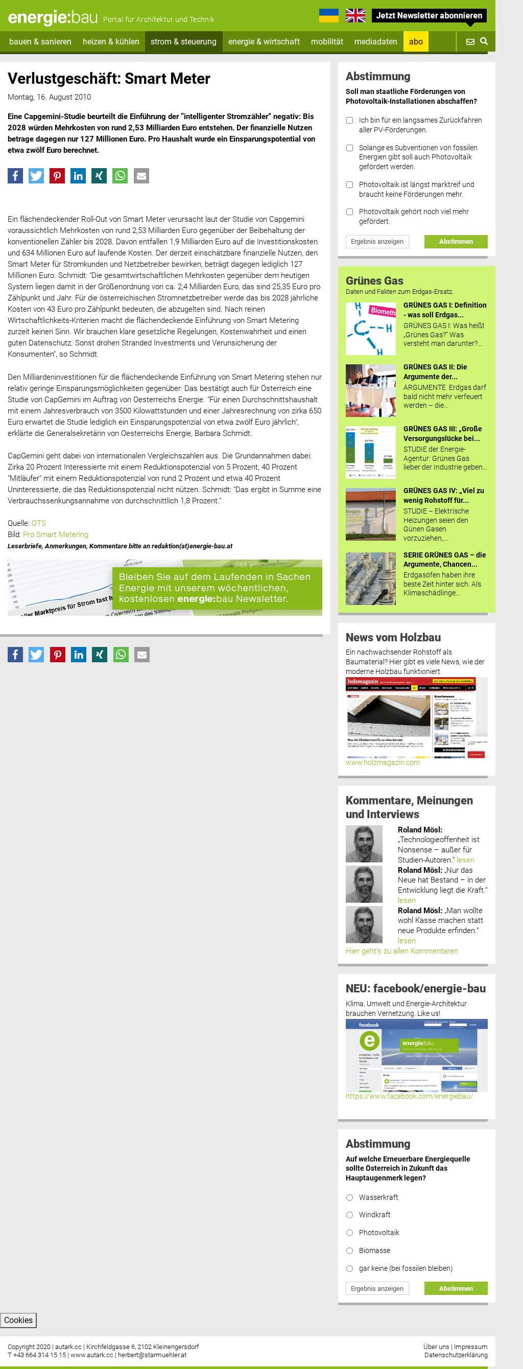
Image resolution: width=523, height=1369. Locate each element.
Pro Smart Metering (55, 534)
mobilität (327, 42)
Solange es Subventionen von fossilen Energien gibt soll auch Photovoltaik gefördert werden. (418, 157)
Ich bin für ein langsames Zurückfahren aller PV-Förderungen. (420, 125)
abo (416, 42)
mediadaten (375, 42)
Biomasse (374, 1250)
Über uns (436, 1347)
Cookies (18, 1320)
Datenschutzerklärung (456, 1355)
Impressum (471, 1347)
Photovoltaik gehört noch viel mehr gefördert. (414, 216)
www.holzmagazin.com (383, 762)
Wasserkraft (378, 1197)
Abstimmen (456, 241)
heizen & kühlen (111, 42)
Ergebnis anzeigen (377, 241)
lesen (465, 860)
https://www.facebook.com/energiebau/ (409, 1096)
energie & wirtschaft (264, 42)
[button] (15, 175)
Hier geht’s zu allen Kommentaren (402, 951)
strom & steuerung (184, 42)
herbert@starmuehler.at (152, 1355)
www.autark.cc (91, 1355)
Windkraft (375, 1215)
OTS (39, 523)
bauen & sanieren (40, 42)
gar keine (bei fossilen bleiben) (406, 1268)
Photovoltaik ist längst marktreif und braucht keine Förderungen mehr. (416, 189)
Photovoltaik (379, 1232)
